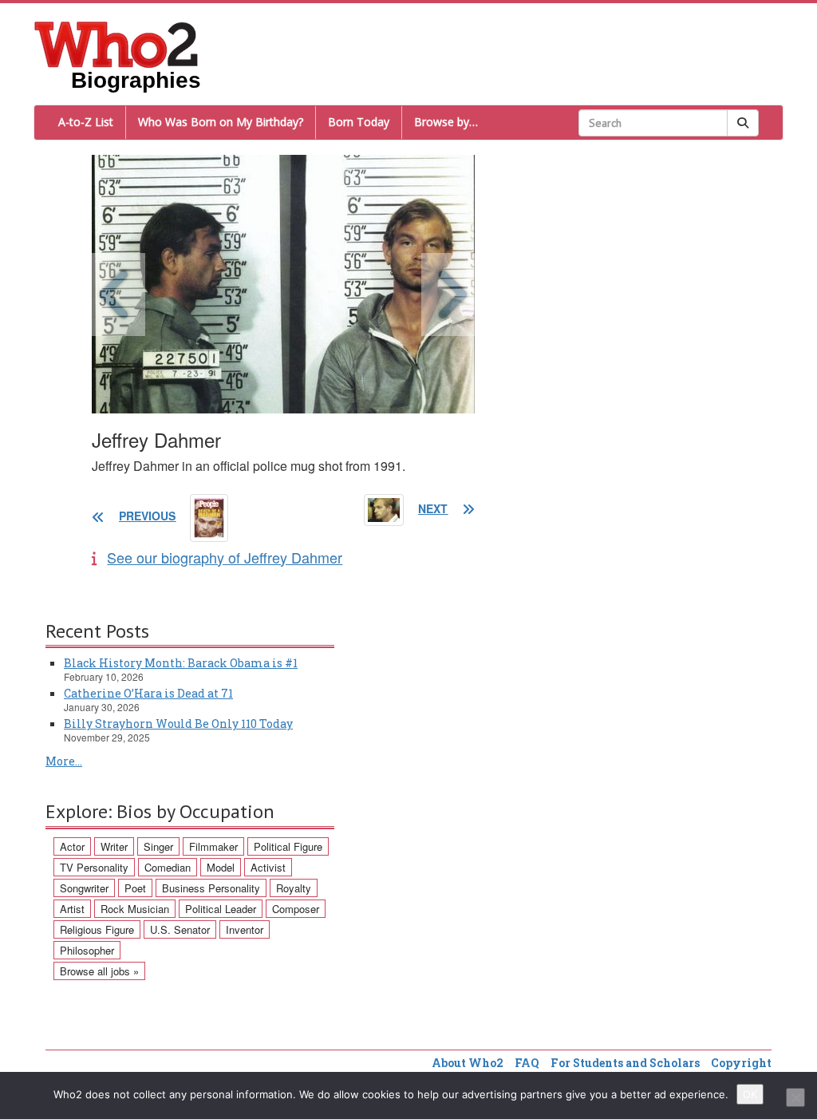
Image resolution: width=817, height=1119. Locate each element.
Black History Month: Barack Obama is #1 (181, 662)
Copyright (741, 1062)
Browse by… (446, 121)
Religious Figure (97, 929)
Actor (72, 846)
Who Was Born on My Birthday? (220, 121)
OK (750, 1094)
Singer (158, 846)
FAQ (527, 1062)
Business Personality (211, 888)
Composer (295, 908)
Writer (114, 846)
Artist (72, 908)
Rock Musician (135, 908)
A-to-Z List (85, 121)
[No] (795, 1097)
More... (63, 761)
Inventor (244, 929)
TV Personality (94, 867)
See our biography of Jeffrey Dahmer (224, 557)
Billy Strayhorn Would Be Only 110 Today (178, 723)
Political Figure (288, 846)
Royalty (293, 888)
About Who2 (467, 1062)
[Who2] (116, 43)
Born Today (358, 121)
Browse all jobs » (99, 971)
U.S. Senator (180, 929)
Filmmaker (213, 846)
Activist (268, 867)
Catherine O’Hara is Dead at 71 (148, 693)
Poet (135, 888)
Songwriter (84, 888)
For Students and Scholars (625, 1062)
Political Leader (220, 908)
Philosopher (87, 950)
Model (221, 867)
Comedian (167, 867)
